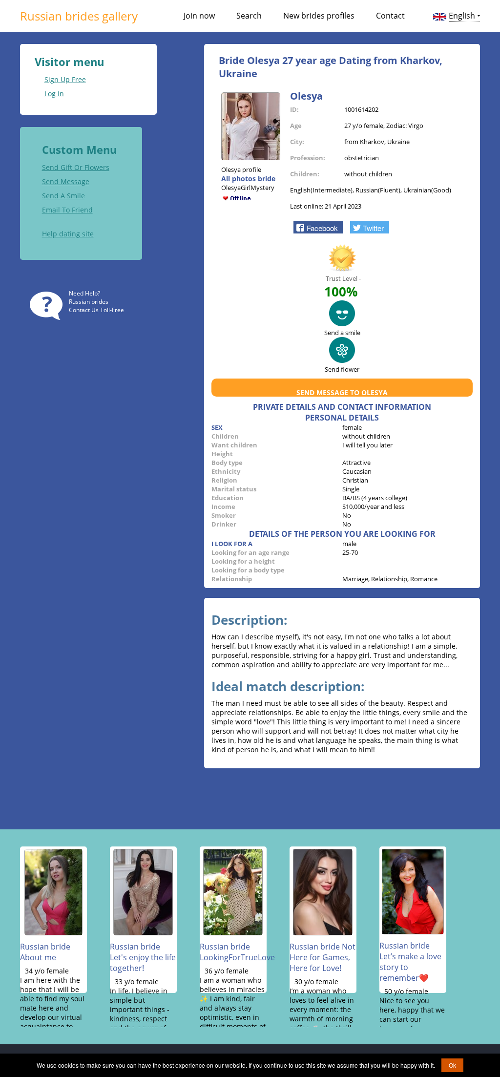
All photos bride (248, 178)
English (462, 15)
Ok (452, 1065)
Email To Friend (67, 209)
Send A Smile (63, 195)
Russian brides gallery (79, 16)
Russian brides (88, 301)
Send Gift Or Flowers (75, 167)
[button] (318, 227)
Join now (199, 15)
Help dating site (68, 233)
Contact (390, 15)
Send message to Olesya (342, 392)
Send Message (65, 181)
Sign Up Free (65, 79)
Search (249, 15)
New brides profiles (318, 15)
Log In (54, 93)
